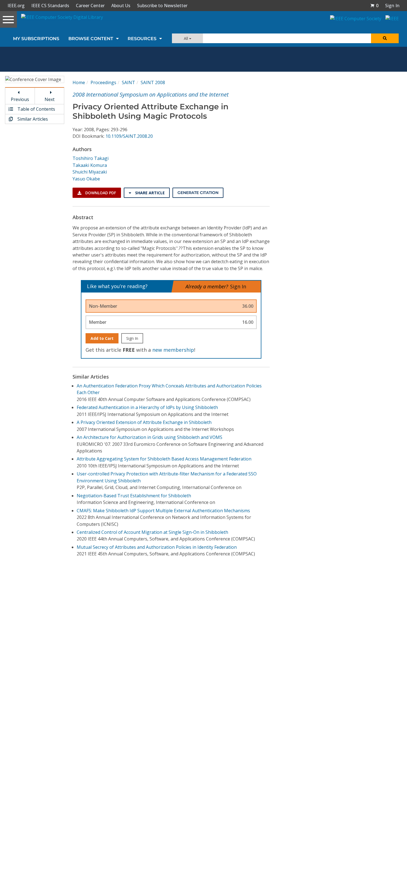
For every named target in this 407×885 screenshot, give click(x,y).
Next (50, 99)
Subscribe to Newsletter (162, 5)
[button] (374, 5)
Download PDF (100, 192)
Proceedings (103, 82)
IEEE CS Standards (50, 5)
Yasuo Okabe (86, 179)
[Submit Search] (385, 38)
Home (79, 82)
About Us (120, 5)
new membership (173, 349)
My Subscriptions (36, 38)
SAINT (128, 82)
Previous (20, 99)
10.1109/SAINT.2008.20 (129, 136)
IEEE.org (16, 5)
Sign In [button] (392, 5)
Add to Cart (102, 338)
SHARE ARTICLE (149, 192)
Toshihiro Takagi (91, 158)
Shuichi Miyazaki (90, 172)
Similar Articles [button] (32, 119)
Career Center (90, 5)
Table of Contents (35, 109)
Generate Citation (197, 192)
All (186, 38)
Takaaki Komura (90, 165)
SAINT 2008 (153, 82)
